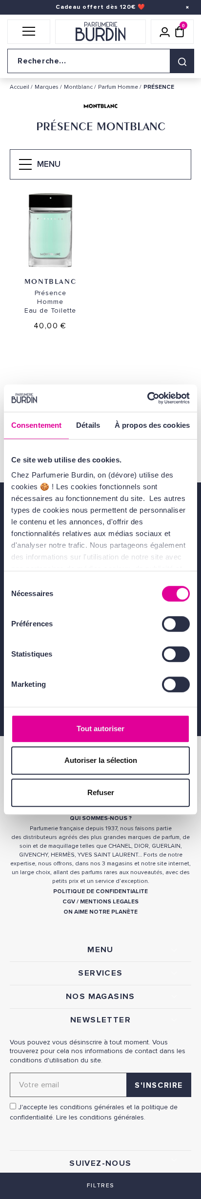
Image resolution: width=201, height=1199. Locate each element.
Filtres (100, 1185)
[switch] (176, 624)
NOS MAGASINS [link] (100, 996)
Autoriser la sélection (100, 760)
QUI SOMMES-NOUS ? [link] (101, 818)
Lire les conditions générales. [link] (100, 1117)
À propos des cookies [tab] (152, 425)
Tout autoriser (100, 728)
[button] (29, 32)
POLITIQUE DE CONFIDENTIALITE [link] (100, 891)
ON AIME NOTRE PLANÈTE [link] (100, 912)
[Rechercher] (182, 61)
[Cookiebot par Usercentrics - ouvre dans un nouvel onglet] (147, 398)
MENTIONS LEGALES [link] (109, 901)
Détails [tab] (88, 425)
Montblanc (50, 281)
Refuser (100, 792)
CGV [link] (68, 901)
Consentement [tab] (36, 425)
